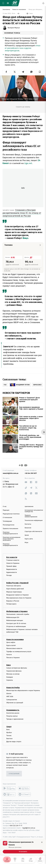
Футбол (9, 732)
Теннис (9, 735)
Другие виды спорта (13, 742)
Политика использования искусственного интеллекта (11, 539)
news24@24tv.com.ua (10, 473)
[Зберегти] (39, 72)
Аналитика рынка (12, 713)
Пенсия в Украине (13, 658)
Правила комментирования (31, 516)
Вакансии (28, 528)
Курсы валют (11, 645)
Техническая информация (34, 520)
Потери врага (11, 604)
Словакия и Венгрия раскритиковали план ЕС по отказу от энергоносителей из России (22, 213)
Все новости (11, 557)
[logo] (14, 3)
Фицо (25, 238)
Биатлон (9, 739)
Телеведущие (7, 521)
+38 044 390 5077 (31, 473)
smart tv (9, 794)
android (9, 788)
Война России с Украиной (17, 583)
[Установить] (23, 847)
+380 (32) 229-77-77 (15, 826)
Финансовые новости (14, 648)
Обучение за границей (14, 703)
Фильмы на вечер (12, 674)
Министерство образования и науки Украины (23, 690)
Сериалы (9, 680)
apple (24, 788)
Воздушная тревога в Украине (17, 595)
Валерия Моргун (14, 28)
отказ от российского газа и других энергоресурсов (22, 48)
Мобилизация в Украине (17, 611)
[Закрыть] (42, 842)
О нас (4, 506)
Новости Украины (12, 563)
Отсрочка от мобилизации (16, 627)
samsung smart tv (24, 794)
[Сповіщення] (43, 3)
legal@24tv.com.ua (28, 828)
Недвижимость (12, 710)
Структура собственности (33, 531)
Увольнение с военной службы (17, 614)
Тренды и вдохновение (14, 719)
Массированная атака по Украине (18, 598)
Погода (9, 575)
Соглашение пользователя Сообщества (34, 510)
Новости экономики (19, 9)
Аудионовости (11, 572)
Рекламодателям (8, 525)
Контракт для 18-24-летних (16, 623)
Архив (27, 535)
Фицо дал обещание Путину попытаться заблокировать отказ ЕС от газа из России (35, 9)
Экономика (6, 9)
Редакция (6, 510)
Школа (8, 694)
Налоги (9, 655)
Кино (8, 665)
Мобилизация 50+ (12, 617)
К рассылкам (14, 774)
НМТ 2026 (9, 697)
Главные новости (12, 560)
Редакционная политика (11, 514)
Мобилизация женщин (14, 620)
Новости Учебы (13, 688)
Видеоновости (11, 569)
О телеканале (7, 517)
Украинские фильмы (14, 671)
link (26, 482)
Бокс (8, 729)
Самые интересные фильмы (16, 668)
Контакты (28, 524)
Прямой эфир (11, 566)
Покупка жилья (12, 716)
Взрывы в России (12, 601)
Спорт (9, 727)
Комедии (9, 677)
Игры (26, 542)
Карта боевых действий (15, 589)
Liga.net (28, 163)
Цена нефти (10, 642)
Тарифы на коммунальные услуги (18, 651)
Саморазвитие (11, 700)
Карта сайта (29, 539)
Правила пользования (10, 528)
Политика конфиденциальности (10, 533)
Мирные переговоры (14, 592)
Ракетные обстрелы (13, 586)
